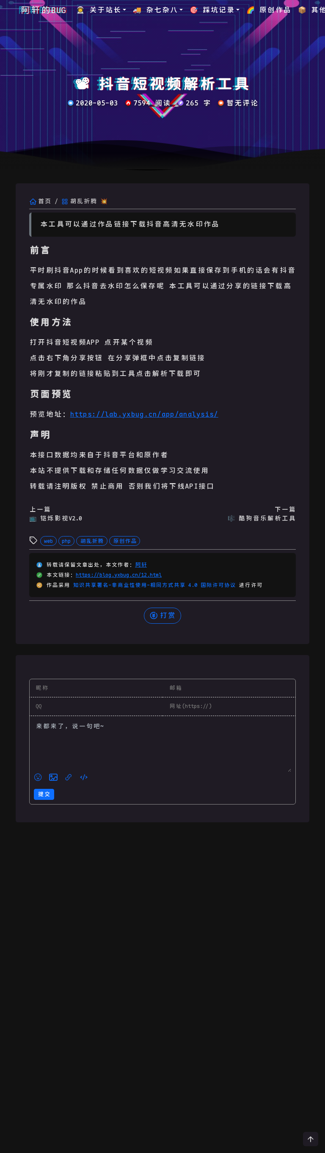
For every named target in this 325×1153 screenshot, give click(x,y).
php (66, 541)
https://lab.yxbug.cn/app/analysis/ (144, 414)
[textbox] (162, 746)
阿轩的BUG (43, 10)
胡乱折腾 (92, 541)
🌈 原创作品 (268, 10)
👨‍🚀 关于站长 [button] (98, 10)
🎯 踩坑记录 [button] (212, 10)
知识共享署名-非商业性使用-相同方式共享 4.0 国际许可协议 (156, 585)
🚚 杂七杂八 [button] (155, 10)
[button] (38, 777)
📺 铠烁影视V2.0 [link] (55, 518)
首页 (44, 201)
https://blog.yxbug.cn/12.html (119, 575)
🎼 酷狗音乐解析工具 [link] (262, 518)
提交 (44, 794)
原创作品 (125, 541)
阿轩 (141, 564)
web (48, 541)
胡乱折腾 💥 (88, 201)
